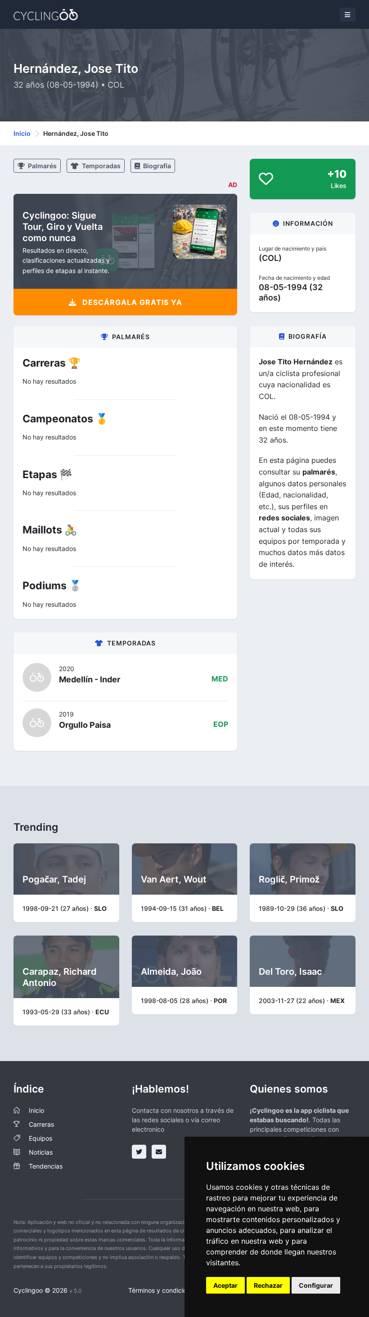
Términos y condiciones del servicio (180, 1290)
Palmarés (42, 166)
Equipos (40, 1138)
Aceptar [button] (225, 1285)
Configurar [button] (316, 1285)
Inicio (22, 133)
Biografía (156, 166)
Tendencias (46, 1166)
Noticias (41, 1152)
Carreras (41, 1124)
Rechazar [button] (268, 1285)
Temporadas (101, 166)
